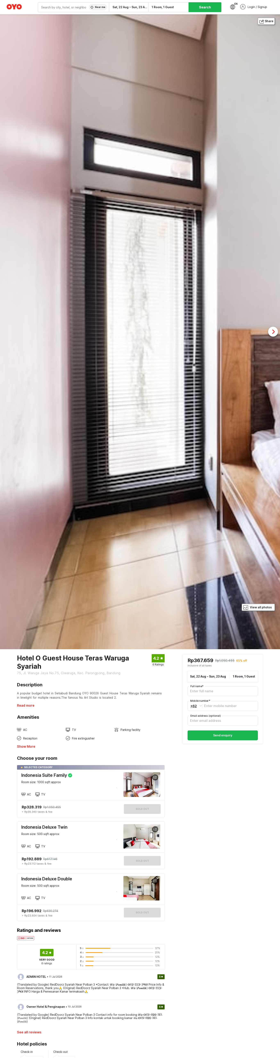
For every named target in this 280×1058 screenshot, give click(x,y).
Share (269, 21)
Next (273, 332)
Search (205, 7)
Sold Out (142, 860)
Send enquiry (222, 735)
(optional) (205, 715)
